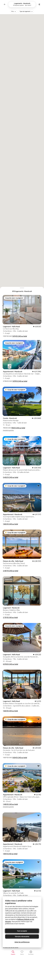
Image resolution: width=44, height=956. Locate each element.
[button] (19, 336)
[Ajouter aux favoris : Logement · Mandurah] (38, 579)
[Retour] (5, 4)
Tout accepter (22, 931)
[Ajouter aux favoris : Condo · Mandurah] (38, 389)
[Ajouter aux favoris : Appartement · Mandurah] (38, 342)
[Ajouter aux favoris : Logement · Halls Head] (38, 297)
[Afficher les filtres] (39, 4)
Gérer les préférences (22, 942)
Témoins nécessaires (22, 936)
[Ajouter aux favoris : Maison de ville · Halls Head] (38, 532)
